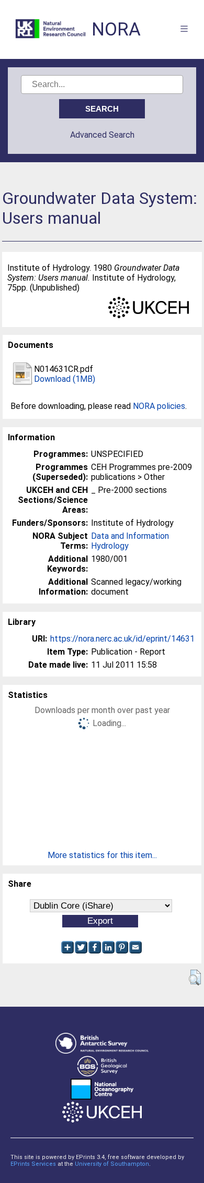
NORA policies (159, 406)
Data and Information (130, 536)
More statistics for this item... (102, 855)
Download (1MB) (64, 379)
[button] (195, 977)
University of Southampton (112, 1164)
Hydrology (110, 546)
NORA (116, 29)
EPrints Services (33, 1164)
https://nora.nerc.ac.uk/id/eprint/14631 (122, 639)
